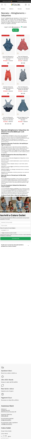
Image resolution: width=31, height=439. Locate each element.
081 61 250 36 (4, 416)
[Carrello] (28, 4)
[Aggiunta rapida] (3, 53)
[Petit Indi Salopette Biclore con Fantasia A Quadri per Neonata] (8, 105)
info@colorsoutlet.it (6, 420)
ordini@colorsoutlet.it (6, 424)
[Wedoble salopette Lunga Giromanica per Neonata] (8, 75)
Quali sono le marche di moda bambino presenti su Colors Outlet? (12, 245)
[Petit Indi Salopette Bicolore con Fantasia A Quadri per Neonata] (23, 44)
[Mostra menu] (1, 4)
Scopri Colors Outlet (6, 431)
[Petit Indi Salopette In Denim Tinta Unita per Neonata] (8, 44)
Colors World (4, 433)
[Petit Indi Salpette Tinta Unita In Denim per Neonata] (23, 105)
